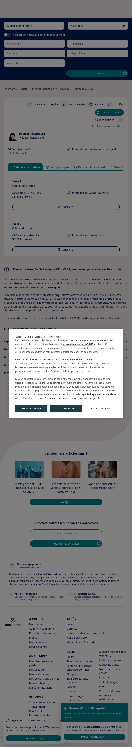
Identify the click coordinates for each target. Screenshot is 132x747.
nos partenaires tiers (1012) (77, 344)
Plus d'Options (100, 408)
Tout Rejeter (66, 408)
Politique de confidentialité (101, 394)
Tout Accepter (31, 408)
